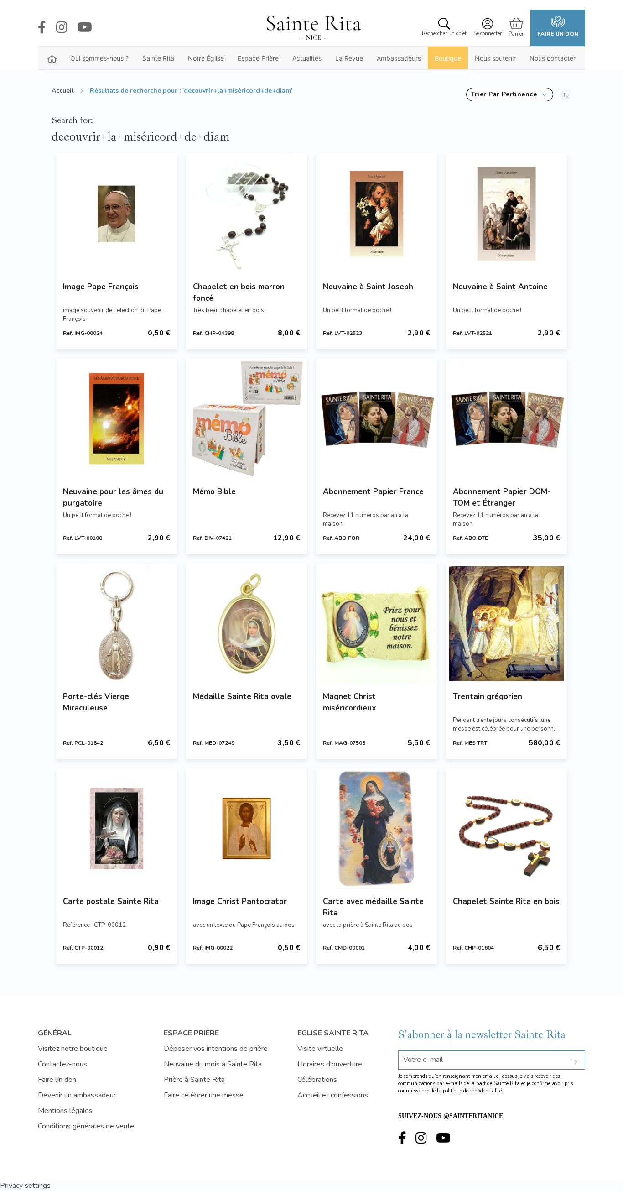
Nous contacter (553, 58)
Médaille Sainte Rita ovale (242, 696)
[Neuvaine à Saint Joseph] (376, 213)
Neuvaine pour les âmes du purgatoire (113, 497)
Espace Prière (258, 58)
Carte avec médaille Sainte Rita (373, 907)
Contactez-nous (62, 1064)
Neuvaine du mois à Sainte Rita (213, 1064)
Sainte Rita (158, 58)
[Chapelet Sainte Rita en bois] (506, 828)
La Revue (349, 58)
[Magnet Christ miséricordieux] (376, 623)
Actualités (307, 58)
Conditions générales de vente (86, 1126)
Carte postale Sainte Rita (111, 901)
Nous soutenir (495, 58)
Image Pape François (101, 287)
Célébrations (317, 1080)
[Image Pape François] (116, 213)
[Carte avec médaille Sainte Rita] (376, 828)
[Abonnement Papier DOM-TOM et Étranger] (506, 418)
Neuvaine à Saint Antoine (500, 287)
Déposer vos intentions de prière (216, 1049)
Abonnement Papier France (373, 491)
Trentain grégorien (487, 696)
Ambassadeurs (399, 58)
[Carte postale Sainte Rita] (116, 828)
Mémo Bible (214, 491)
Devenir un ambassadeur (77, 1095)
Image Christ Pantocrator (240, 901)
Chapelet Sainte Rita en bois (506, 901)
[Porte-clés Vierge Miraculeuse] (116, 623)
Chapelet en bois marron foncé (239, 292)
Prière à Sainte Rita (194, 1080)
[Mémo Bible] (246, 418)
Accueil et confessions (332, 1095)
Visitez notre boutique (73, 1049)
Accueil (63, 90)
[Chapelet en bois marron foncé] (246, 213)
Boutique (448, 58)
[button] (509, 94)
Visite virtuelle (320, 1049)
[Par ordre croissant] (565, 94)
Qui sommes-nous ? (99, 58)
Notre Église (206, 58)
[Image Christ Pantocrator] (246, 828)
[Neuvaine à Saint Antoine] (506, 213)
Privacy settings (25, 1186)
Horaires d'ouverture (329, 1064)
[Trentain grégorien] (506, 623)
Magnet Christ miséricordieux (349, 702)
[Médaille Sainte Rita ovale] (246, 623)
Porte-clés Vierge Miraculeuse (96, 702)
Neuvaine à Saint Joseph (368, 287)
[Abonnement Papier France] (376, 418)
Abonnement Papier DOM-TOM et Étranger (501, 497)
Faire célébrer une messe (204, 1095)
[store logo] (313, 28)
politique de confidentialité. (473, 1090)
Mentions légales (65, 1111)
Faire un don (557, 33)
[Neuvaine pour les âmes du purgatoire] (116, 418)
